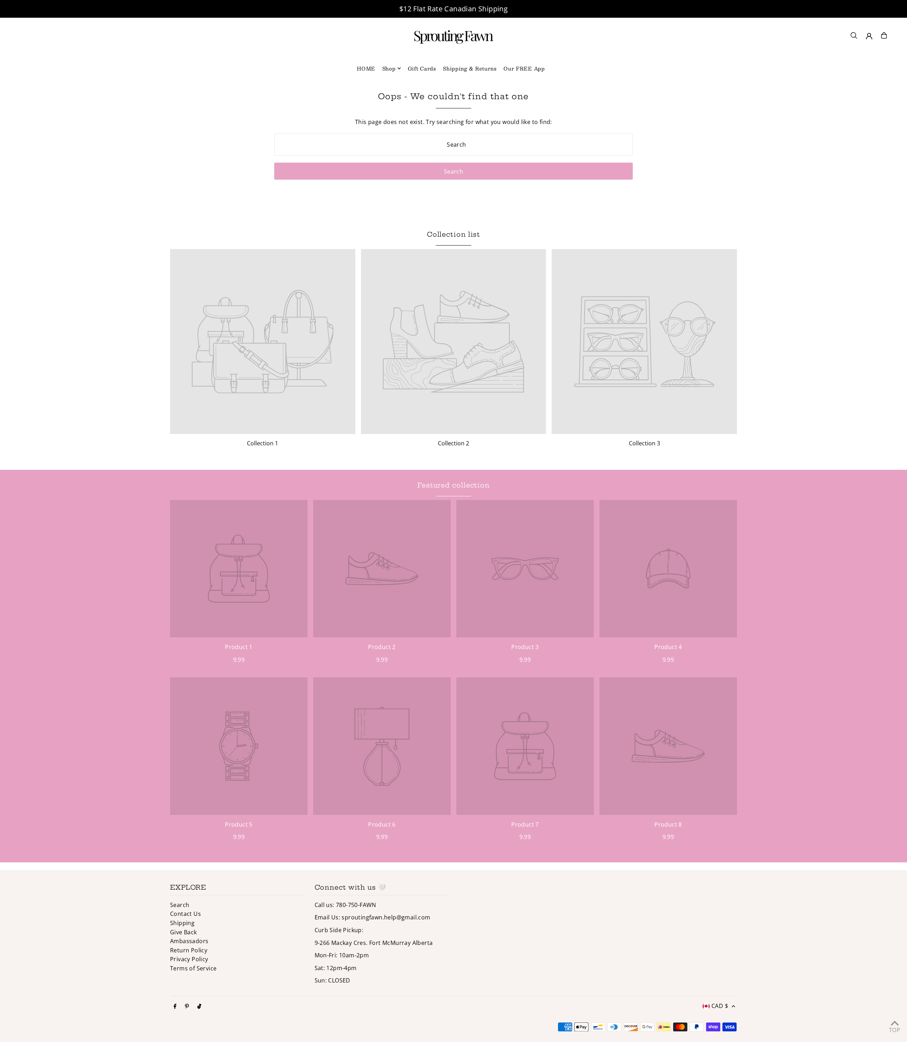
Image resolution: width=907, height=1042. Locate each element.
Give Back (183, 932)
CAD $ (719, 1006)
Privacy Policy (189, 959)
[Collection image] (262, 341)
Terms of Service (193, 968)
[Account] (869, 36)
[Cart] (884, 35)
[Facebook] (175, 1006)
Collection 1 (262, 443)
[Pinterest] (187, 1006)
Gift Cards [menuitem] (422, 68)
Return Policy (188, 950)
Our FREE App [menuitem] (524, 68)
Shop (389, 68)
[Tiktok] (199, 1006)
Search (179, 905)
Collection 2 (453, 443)
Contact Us (185, 914)
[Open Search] (854, 35)
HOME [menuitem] (366, 68)
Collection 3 (644, 443)
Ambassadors (189, 941)
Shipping (182, 923)
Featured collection (453, 485)
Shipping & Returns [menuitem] (470, 68)
